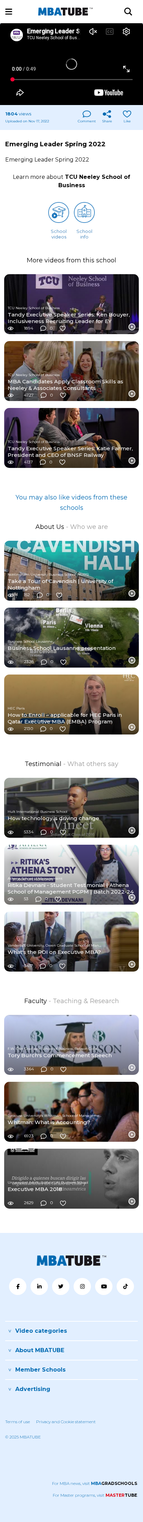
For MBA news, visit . (95, 1483)
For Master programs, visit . (95, 1495)
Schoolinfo (84, 234)
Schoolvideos (59, 234)
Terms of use (17, 1421)
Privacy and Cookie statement (66, 1421)
